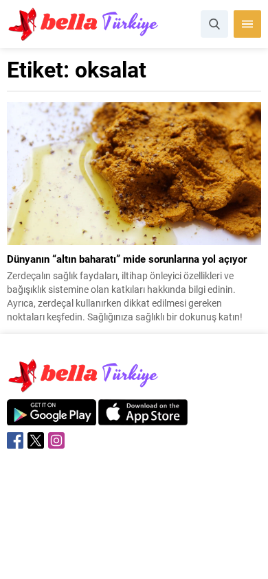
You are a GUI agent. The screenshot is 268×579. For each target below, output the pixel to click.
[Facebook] (15, 440)
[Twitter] (35, 440)
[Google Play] (51, 418)
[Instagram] (56, 440)
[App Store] (143, 418)
